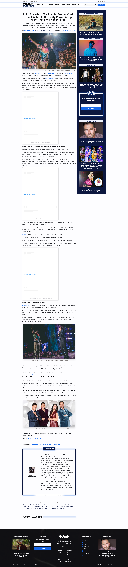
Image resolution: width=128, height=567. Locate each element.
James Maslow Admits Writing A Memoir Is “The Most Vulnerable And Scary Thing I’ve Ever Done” (91, 141)
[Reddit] (70, 30)
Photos (63, 4)
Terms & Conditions (31, 564)
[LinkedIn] (68, 30)
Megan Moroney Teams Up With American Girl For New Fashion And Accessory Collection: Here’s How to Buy (91, 190)
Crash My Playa (67, 73)
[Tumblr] (66, 30)
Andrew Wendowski (32, 476)
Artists (57, 4)
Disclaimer (38, 564)
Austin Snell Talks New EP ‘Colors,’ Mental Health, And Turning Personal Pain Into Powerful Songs (91, 59)
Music (43, 4)
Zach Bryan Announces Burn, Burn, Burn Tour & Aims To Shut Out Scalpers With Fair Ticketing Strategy (63, 506)
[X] (63, 30)
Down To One (49, 78)
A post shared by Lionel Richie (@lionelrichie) (40, 142)
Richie (45, 229)
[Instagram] (100, 1)
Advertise (30, 1)
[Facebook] (94, 1)
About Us (25, 1)
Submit (42, 548)
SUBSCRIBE (101, 4)
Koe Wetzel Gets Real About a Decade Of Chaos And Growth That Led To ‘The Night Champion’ (21, 554)
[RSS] (104, 1)
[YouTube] (98, 1)
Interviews (50, 4)
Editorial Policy (15, 564)
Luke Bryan (56, 444)
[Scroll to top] (124, 564)
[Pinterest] (73, 30)
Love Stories (75, 4)
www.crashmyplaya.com (29, 374)
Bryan (24, 234)
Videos (68, 4)
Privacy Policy (23, 564)
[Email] (75, 30)
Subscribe (91, 108)
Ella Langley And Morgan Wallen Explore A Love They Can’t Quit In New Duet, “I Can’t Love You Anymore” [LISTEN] (91, 85)
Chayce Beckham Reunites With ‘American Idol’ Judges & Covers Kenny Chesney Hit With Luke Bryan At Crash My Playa (35, 506)
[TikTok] (102, 1)
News (38, 4)
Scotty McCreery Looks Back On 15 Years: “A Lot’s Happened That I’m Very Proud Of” (91, 33)
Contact (35, 1)
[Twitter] (96, 1)
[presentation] (91, 23)
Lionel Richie (47, 444)
